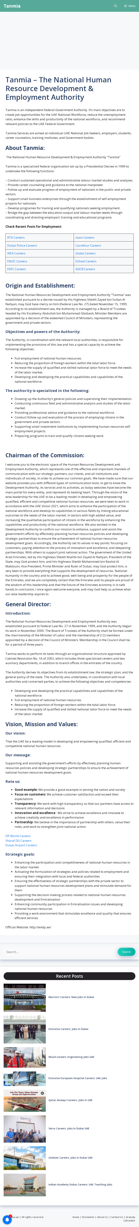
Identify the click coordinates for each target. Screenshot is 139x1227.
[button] (116, 6)
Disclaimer (88, 1217)
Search (126, 952)
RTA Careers (16, 237)
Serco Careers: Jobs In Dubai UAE (69, 1128)
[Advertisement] (69, 39)
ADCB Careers (85, 269)
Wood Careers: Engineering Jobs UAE (71, 1057)
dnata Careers (85, 253)
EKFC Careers (16, 269)
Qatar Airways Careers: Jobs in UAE (70, 1100)
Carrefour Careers (88, 245)
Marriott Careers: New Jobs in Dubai (71, 997)
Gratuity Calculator (129, 1218)
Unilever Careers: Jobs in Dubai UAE (71, 1157)
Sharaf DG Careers (18, 841)
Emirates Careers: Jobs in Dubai (68, 1029)
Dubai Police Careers (22, 245)
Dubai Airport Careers (21, 845)
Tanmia (12, 6)
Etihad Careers (85, 261)
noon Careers (84, 237)
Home (76, 1217)
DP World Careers (18, 836)
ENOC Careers (17, 261)
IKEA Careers (16, 253)
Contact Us (116, 1217)
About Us (102, 1217)
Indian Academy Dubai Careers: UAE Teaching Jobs (80, 1184)
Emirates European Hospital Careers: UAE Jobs (78, 1078)
